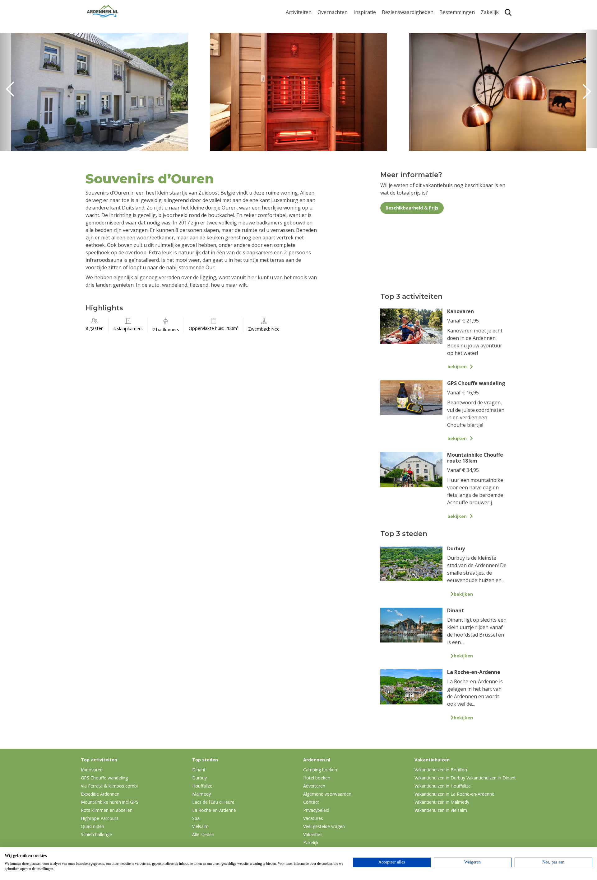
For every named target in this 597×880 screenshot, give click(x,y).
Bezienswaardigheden (407, 12)
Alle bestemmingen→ (459, 91)
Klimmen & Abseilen (309, 59)
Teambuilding (497, 24)
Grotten (391, 63)
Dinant (447, 69)
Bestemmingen (457, 12)
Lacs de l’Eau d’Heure (213, 802)
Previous (12, 92)
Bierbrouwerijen (401, 53)
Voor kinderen (398, 72)
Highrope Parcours (308, 49)
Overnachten (332, 12)
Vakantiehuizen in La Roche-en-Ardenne (454, 794)
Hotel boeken (316, 778)
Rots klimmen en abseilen (106, 810)
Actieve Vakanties (374, 24)
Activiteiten (299, 12)
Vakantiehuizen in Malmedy (441, 802)
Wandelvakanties (373, 43)
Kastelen (392, 43)
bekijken (457, 366)
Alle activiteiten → (306, 88)
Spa (443, 59)
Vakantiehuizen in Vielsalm (440, 810)
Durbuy (448, 24)
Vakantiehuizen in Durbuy (439, 778)
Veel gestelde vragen (324, 826)
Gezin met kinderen (376, 53)
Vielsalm (200, 826)
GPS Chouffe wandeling (300, 27)
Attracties (393, 34)
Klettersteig (299, 69)
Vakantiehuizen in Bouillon (440, 770)
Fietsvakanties (370, 34)
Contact (311, 802)
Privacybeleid (316, 810)
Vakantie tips (369, 63)
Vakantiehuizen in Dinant (491, 778)
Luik (444, 49)
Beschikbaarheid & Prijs (412, 208)
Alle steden (203, 834)
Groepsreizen (496, 34)
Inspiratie (365, 12)
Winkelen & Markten (406, 82)
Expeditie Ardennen (100, 794)
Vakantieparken (336, 53)
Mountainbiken (304, 40)
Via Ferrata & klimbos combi (109, 786)
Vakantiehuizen (335, 43)
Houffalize (451, 79)
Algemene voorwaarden (327, 794)
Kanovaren (298, 79)
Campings (329, 24)
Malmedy (201, 794)
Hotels (325, 34)
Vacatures (313, 818)
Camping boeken (320, 770)
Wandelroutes (398, 24)
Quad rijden (92, 826)
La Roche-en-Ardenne (454, 37)
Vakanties (312, 834)
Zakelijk (490, 12)
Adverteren (314, 786)
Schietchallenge (96, 834)
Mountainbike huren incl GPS (109, 802)
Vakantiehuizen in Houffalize (442, 786)
